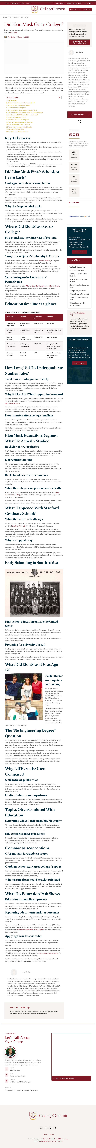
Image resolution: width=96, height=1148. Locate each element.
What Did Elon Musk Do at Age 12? (18, 120)
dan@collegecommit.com (17, 1076)
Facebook (35, 1090)
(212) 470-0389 (58, 3)
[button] (89, 115)
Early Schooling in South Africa (17, 117)
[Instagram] (70, 134)
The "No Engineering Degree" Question (20, 122)
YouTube (26, 1090)
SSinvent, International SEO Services (55, 1139)
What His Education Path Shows (18, 132)
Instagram (10, 1090)
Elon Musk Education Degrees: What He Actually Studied (25, 112)
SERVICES (15, 3)
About (7, 3)
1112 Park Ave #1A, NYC (74, 3)
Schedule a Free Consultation (80, 10)
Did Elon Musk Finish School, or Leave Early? (21, 103)
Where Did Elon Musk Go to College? (19, 105)
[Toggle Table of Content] (59, 97)
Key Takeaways (12, 100)
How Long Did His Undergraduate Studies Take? (22, 110)
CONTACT (29, 3)
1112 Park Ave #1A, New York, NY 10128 (48, 1141)
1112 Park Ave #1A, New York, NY (20, 1082)
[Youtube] (74, 134)
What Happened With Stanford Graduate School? (23, 115)
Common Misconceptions (16, 129)
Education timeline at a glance (17, 107)
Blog (22, 3)
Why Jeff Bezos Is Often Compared (19, 124)
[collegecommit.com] (48, 9)
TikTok (18, 1090)
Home (5, 17)
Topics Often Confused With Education (20, 127)
